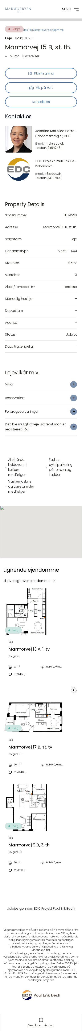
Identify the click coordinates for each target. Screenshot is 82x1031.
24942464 (55, 148)
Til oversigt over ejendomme (26, 581)
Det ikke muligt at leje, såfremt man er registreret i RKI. (35, 426)
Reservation (14, 398)
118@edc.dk (53, 174)
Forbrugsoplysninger (21, 411)
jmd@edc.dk (54, 143)
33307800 (55, 178)
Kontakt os (41, 102)
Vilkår (9, 384)
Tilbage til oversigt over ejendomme (41, 29)
